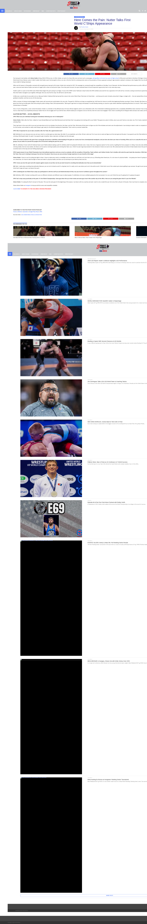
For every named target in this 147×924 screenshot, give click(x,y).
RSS (41, 211)
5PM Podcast (61, 11)
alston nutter (38, 214)
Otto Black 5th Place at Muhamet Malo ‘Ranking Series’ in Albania (29, 237)
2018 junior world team (27, 214)
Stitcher (20, 211)
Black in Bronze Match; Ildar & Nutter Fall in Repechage (88, 237)
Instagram (28, 185)
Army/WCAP (36, 11)
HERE (18, 188)
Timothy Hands (84, 27)
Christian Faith (50, 11)
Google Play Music (34, 211)
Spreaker (25, 211)
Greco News (18, 11)
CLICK (15, 188)
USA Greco (9, 11)
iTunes (15, 211)
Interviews (27, 11)
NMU (43, 11)
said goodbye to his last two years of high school (105, 78)
